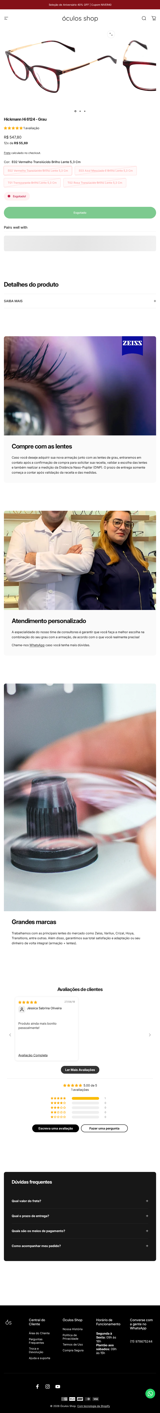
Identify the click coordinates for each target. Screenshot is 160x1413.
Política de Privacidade (70, 1336)
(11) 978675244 (141, 1341)
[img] (27, 1002)
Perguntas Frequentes (36, 1341)
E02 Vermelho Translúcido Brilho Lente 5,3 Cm (38, 170)
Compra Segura (73, 1350)
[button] (13, 128)
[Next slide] (150, 1034)
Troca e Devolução (36, 1350)
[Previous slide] (10, 1034)
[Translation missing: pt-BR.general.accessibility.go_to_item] (75, 111)
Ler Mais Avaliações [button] (80, 1070)
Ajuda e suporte (39, 1358)
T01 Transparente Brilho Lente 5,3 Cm (32, 182)
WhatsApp (37, 645)
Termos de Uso (73, 1344)
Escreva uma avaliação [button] (55, 1128)
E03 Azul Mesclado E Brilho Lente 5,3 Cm (106, 170)
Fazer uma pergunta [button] (104, 1128)
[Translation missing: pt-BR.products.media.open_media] (111, 34)
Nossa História (73, 1329)
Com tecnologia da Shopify (93, 1406)
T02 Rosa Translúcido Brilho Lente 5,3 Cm (95, 182)
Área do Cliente (39, 1333)
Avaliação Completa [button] (33, 1055)
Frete (7, 152)
